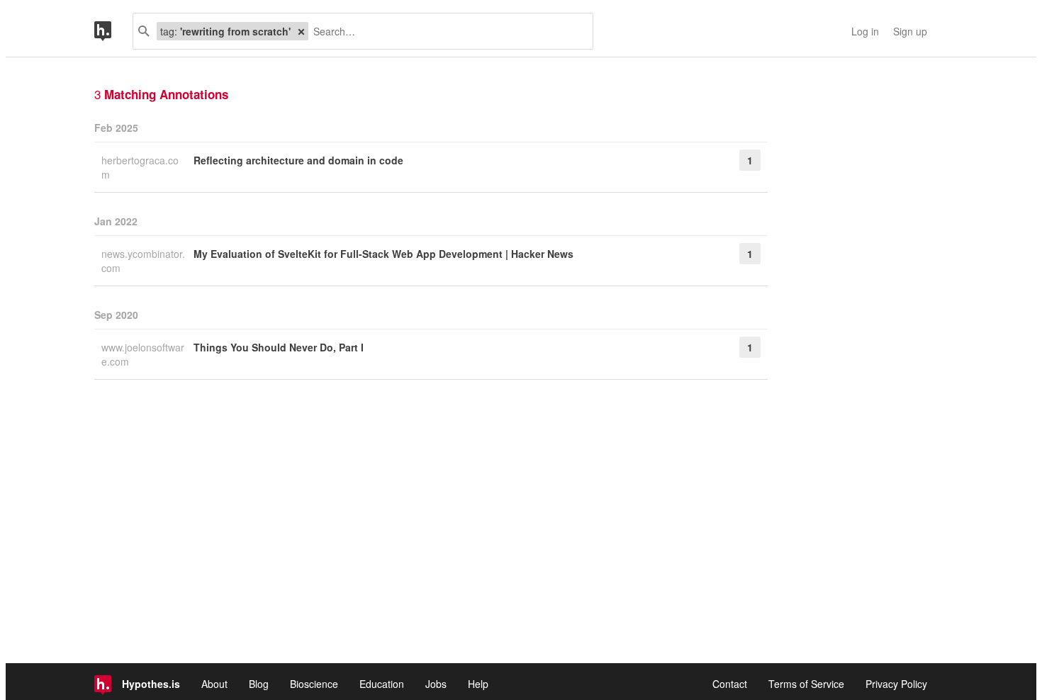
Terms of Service (806, 684)
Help (478, 684)
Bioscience (314, 684)
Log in (865, 31)
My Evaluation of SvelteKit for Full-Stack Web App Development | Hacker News (383, 254)
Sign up (910, 31)
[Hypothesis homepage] (113, 31)
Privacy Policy (896, 684)
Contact (729, 684)
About (214, 684)
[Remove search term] (301, 31)
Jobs (436, 684)
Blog (259, 684)
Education (381, 684)
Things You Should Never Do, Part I (279, 347)
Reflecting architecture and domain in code (298, 160)
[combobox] (445, 31)
